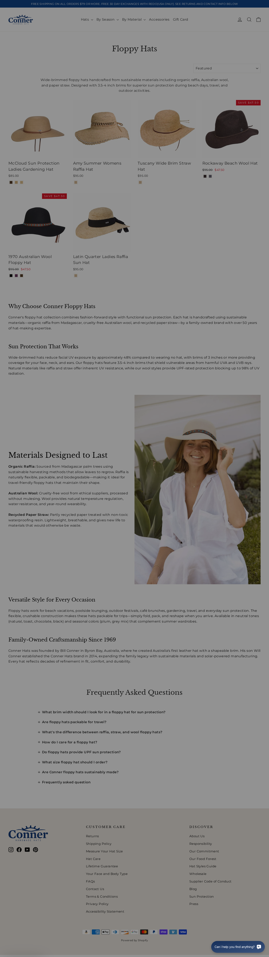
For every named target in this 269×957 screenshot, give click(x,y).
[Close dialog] (211, 422)
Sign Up (93, 502)
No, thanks (93, 517)
